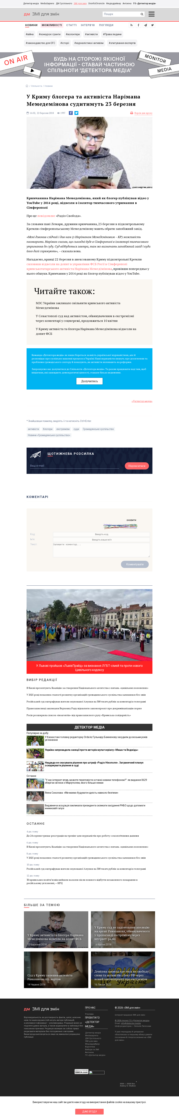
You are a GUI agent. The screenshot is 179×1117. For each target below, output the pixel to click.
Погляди (106, 25)
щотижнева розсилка (71, 453)
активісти (92, 34)
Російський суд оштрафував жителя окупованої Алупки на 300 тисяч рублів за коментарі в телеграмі (86, 701)
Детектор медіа (31, 3)
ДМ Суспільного (64, 3)
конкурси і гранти (50, 34)
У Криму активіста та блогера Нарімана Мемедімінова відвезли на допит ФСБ (86, 331)
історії (65, 43)
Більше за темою (42, 905)
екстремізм (63, 429)
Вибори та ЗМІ (92, 1049)
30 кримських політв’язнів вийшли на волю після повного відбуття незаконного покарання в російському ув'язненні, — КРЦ (82, 881)
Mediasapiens (91, 1035)
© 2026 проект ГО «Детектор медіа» (132, 1020)
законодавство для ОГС (41, 43)
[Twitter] (76, 113)
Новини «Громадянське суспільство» (49, 435)
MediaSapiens (47, 3)
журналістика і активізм (89, 43)
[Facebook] (71, 113)
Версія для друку (143, 113)
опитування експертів (123, 43)
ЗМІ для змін (80, 3)
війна (30, 34)
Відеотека (90, 1047)
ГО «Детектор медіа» (144, 3)
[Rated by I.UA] (97, 1073)
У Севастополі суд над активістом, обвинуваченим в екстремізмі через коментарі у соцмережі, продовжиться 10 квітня (85, 318)
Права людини (113, 34)
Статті (71, 25)
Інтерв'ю (88, 25)
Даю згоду (89, 1111)
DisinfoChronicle (96, 3)
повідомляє (46, 216)
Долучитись (89, 381)
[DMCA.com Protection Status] (81, 1073)
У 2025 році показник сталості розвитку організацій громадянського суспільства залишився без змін (86, 694)
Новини (31, 25)
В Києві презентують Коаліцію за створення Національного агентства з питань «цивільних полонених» (87, 688)
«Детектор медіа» (142, 401)
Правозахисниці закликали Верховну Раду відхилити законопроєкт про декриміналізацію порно (84, 708)
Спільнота (36, 86)
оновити (131, 520)
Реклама (89, 1014)
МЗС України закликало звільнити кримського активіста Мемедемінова (78, 305)
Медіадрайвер (113, 3)
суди (76, 429)
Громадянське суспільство (98, 429)
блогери (47, 429)
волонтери (73, 34)
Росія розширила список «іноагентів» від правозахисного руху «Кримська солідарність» (79, 715)
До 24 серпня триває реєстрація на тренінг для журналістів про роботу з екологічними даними (83, 835)
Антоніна (127, 3)
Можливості (52, 25)
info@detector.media (131, 1023)
